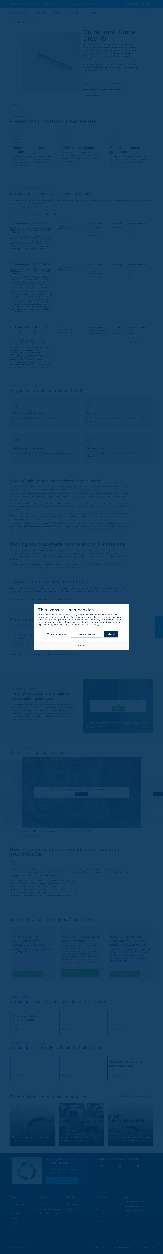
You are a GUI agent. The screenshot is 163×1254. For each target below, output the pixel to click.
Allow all (111, 634)
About (81, 645)
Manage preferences (57, 634)
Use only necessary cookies (86, 634)
